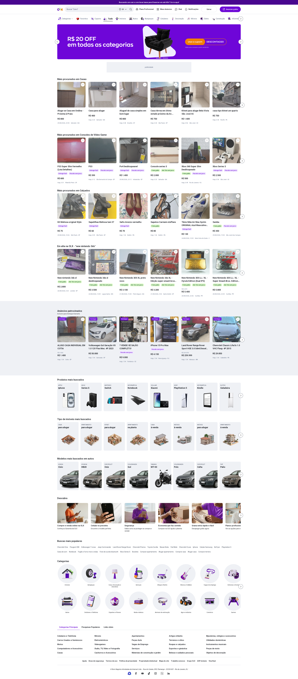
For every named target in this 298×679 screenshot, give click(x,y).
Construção (220, 19)
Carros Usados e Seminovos (69, 640)
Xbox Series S (125, 552)
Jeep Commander (104, 547)
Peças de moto (213, 648)
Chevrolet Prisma (139, 547)
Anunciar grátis (232, 9)
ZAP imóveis (202, 661)
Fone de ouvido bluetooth (109, 552)
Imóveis (122, 19)
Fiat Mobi (174, 547)
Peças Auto (137, 640)
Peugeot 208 (74, 547)
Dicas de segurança (96, 661)
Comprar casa (181, 552)
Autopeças (149, 19)
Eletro (206, 19)
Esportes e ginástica (178, 648)
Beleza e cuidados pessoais (181, 653)
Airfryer (217, 547)
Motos (60, 644)
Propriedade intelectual (148, 661)
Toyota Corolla (152, 547)
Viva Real (212, 661)
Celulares (164, 19)
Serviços (136, 648)
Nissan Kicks (164, 547)
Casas (60, 653)
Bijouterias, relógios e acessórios (221, 636)
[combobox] (99, 9)
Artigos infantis (176, 636)
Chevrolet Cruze (185, 547)
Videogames (100, 644)
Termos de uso (111, 661)
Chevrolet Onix (62, 547)
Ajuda (84, 661)
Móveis (194, 19)
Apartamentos (138, 636)
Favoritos (84, 19)
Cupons (98, 19)
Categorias (66, 19)
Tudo (110, 18)
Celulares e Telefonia (66, 636)
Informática (236, 19)
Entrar (209, 9)
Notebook (72, 552)
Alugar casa (192, 552)
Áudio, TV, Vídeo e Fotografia (107, 648)
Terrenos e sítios (176, 640)
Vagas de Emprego (140, 644)
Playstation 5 (226, 547)
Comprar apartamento (148, 552)
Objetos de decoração (216, 653)
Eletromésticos (101, 640)
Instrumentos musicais (216, 644)
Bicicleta (135, 552)
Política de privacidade (128, 661)
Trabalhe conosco (178, 661)
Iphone (195, 547)
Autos (135, 19)
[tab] (68, 627)
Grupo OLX (191, 661)
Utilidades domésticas (216, 640)
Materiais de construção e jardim (146, 653)
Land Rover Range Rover (122, 547)
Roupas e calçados (177, 644)
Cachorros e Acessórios (105, 653)
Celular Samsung (206, 547)
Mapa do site (164, 661)
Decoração (179, 19)
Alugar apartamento (166, 552)
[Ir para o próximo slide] (242, 105)
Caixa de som (62, 552)
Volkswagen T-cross (88, 547)
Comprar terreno (204, 552)
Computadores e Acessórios (70, 648)
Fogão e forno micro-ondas (88, 552)
